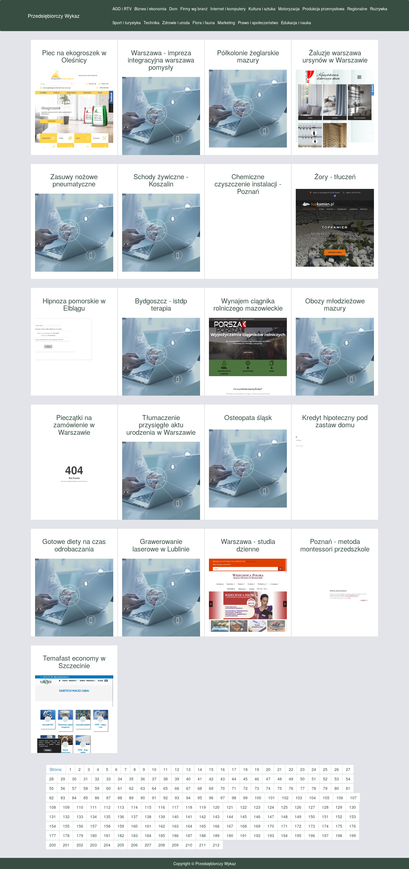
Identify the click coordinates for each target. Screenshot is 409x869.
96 (211, 797)
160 (134, 826)
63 (143, 788)
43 (222, 778)
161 (148, 826)
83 (63, 797)
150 (311, 816)
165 (202, 826)
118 (189, 807)
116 (161, 807)
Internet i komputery (228, 8)
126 (298, 807)
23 (302, 769)
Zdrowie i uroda (176, 22)
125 (284, 807)
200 (52, 845)
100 (258, 797)
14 (200, 769)
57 (74, 788)
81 (348, 788)
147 (270, 816)
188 (202, 835)
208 (161, 845)
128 (325, 807)
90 (143, 797)
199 (352, 835)
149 (298, 816)
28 (51, 778)
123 (257, 807)
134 (93, 816)
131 (52, 816)
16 (222, 769)
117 (175, 807)
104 (312, 797)
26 (336, 769)
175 (339, 826)
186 (175, 835)
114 (134, 807)
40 (188, 778)
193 (270, 835)
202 (80, 845)
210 (189, 845)
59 (97, 788)
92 (165, 797)
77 (302, 788)
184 (148, 835)
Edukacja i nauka (296, 22)
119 (202, 807)
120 (216, 807)
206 (134, 845)
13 (188, 769)
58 (85, 788)
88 (120, 797)
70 (222, 788)
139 (161, 816)
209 (175, 845)
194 (284, 835)
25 (325, 769)
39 (177, 778)
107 (353, 797)
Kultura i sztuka (261, 8)
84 (74, 797)
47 (268, 778)
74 (268, 788)
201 (66, 845)
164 (189, 826)
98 (234, 797)
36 (143, 778)
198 (339, 835)
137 (134, 816)
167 (229, 826)
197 (325, 835)
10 (154, 769)
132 (66, 816)
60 (108, 788)
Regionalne (357, 8)
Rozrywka (378, 8)
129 (339, 807)
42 (211, 778)
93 (177, 797)
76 (291, 788)
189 (216, 835)
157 (93, 826)
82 (51, 797)
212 (216, 845)
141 (189, 816)
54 (348, 778)
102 (285, 797)
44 (234, 778)
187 (189, 835)
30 (74, 778)
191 (243, 835)
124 (270, 807)
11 (165, 769)
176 (352, 826)
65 (165, 788)
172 (298, 826)
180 (93, 835)
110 (80, 807)
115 (148, 807)
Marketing (226, 22)
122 (243, 807)
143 (216, 816)
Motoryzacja (289, 8)
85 (85, 797)
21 (279, 769)
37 (154, 778)
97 (222, 797)
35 (131, 778)
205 (120, 845)
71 (234, 788)
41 (200, 778)
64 (154, 788)
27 (348, 769)
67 (188, 788)
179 (80, 835)
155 (66, 826)
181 (107, 835)
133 (80, 816)
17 (234, 769)
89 (131, 797)
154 (52, 826)
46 (257, 778)
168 (243, 826)
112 (107, 807)
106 (339, 797)
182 (120, 835)
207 (148, 845)
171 (284, 826)
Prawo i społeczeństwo (258, 22)
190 (229, 835)
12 (177, 769)
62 (131, 788)
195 (298, 835)
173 (311, 826)
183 (134, 835)
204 (107, 845)
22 (291, 769)
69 (211, 788)
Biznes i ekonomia (150, 8)
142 (202, 816)
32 (97, 778)
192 (257, 835)
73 (257, 788)
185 (161, 835)
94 (188, 797)
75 (279, 788)
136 (120, 816)
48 (279, 778)
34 (120, 778)
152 (339, 816)
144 (229, 816)
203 (93, 845)
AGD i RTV (122, 8)
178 (66, 835)
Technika (151, 22)
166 (216, 826)
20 (268, 769)
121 (229, 807)
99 (245, 797)
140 (175, 816)
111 (93, 807)
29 (63, 778)
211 (202, 845)
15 (211, 769)
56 (63, 788)
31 (85, 778)
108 (52, 807)
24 (314, 769)
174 (325, 826)
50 (302, 778)
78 (314, 788)
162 (161, 826)
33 (108, 778)
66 (177, 788)
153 (352, 816)
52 (325, 778)
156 (80, 826)
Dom (173, 8)
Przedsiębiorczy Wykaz (54, 15)
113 (120, 807)
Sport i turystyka (126, 22)
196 (311, 835)
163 (175, 826)
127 (311, 807)
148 (284, 816)
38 (165, 778)
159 (120, 826)
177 (52, 835)
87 (108, 797)
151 (325, 816)
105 (326, 797)
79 (325, 788)
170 (270, 826)
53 (336, 778)
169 (257, 826)
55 (51, 788)
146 (257, 816)
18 (245, 769)
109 (66, 807)
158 (107, 826)
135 (107, 816)
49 (291, 778)
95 (200, 797)
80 (336, 788)
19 (257, 769)
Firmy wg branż (194, 8)
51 (314, 778)
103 (298, 797)
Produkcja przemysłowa (323, 8)
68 (200, 788)
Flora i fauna (204, 22)
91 (154, 797)
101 (271, 797)
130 (352, 807)
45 (245, 778)
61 (120, 788)
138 (148, 816)
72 (245, 788)
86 (97, 797)
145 (243, 816)
